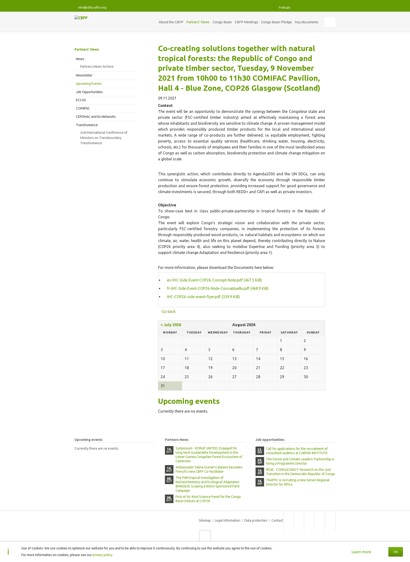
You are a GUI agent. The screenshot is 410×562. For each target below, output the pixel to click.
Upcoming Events (89, 84)
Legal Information (227, 520)
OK (395, 552)
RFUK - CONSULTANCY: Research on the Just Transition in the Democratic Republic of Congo (300, 472)
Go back (169, 311)
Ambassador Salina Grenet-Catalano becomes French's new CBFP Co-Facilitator (209, 469)
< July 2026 (171, 325)
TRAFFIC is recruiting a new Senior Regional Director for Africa (298, 482)
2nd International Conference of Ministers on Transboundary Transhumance (103, 138)
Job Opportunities (89, 92)
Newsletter (84, 75)
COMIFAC (83, 108)
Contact (277, 520)
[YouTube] (331, 7)
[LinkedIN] (314, 7)
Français (284, 7)
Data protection (255, 520)
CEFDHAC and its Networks (96, 117)
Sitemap (205, 520)
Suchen (330, 22)
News (80, 59)
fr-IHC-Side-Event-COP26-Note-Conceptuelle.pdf (218, 288)
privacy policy (102, 555)
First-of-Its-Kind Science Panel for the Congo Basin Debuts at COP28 (208, 499)
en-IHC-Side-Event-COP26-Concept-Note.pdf (214, 280)
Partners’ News (87, 49)
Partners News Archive (97, 66)
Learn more (361, 552)
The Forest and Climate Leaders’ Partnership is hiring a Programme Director (300, 461)
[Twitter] (297, 7)
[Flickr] (322, 7)
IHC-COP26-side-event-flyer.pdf (203, 297)
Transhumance (87, 125)
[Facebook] (305, 7)
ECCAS (81, 100)
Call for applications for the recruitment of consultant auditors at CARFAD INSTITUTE (297, 451)
